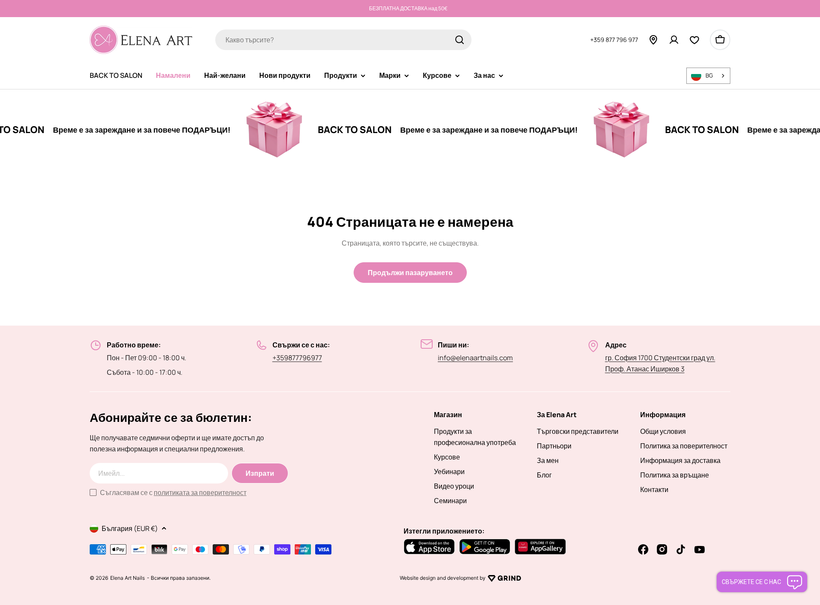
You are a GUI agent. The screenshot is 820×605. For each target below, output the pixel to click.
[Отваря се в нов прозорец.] (504, 578)
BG (709, 75)
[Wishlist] (694, 40)
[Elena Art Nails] (259, 130)
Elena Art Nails (127, 578)
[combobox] (343, 40)
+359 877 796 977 (614, 39)
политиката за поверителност (200, 492)
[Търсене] (459, 40)
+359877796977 (297, 357)
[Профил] (674, 40)
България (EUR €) (130, 528)
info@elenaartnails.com (475, 357)
